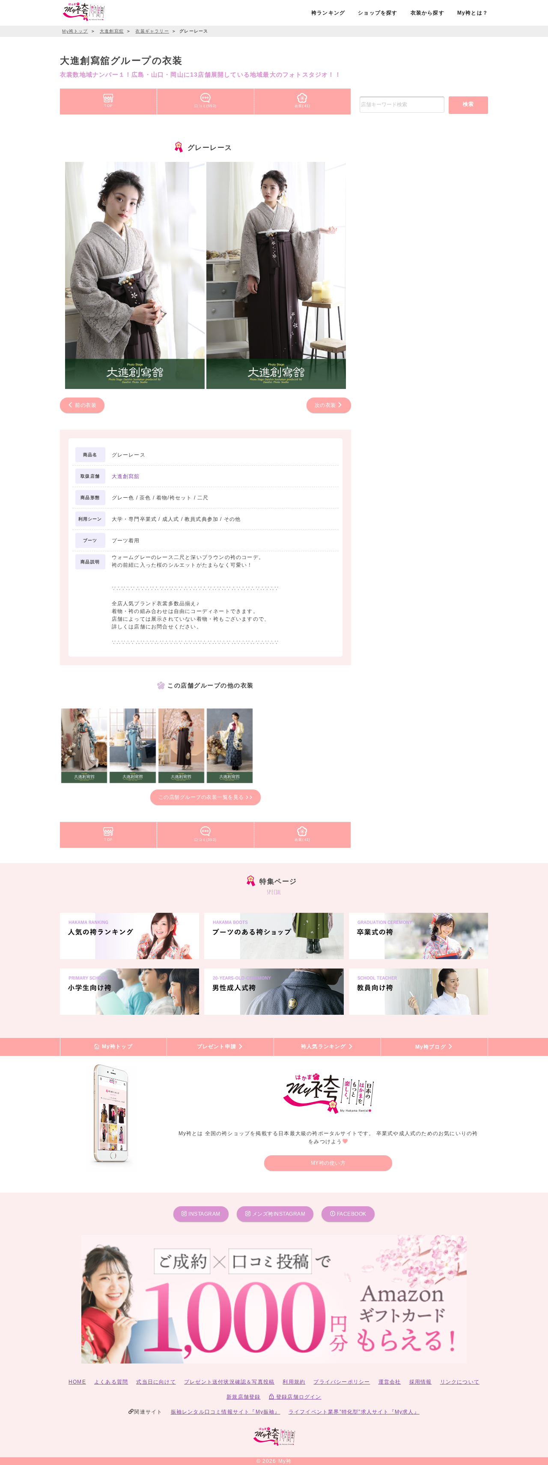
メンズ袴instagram (277, 1214)
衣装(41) (302, 106)
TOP (108, 106)
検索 (468, 104)
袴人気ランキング (324, 1047)
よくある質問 (111, 1382)
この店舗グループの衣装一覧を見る (202, 797)
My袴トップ (116, 1047)
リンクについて (460, 1382)
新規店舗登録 (243, 1397)
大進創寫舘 (126, 476)
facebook (350, 1214)
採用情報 (420, 1382)
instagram (203, 1214)
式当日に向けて (156, 1382)
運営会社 (389, 1382)
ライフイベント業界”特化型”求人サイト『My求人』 (354, 1412)
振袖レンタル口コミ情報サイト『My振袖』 (225, 1412)
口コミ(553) (205, 106)
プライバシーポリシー (341, 1382)
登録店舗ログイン (298, 1397)
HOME (77, 1382)
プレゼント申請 (217, 1047)
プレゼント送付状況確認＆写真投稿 (229, 1382)
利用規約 (294, 1382)
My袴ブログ (431, 1047)
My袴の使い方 (328, 1163)
